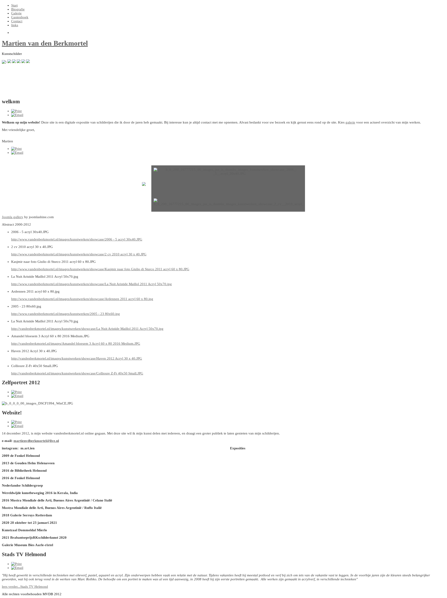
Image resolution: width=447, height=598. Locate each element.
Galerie (16, 13)
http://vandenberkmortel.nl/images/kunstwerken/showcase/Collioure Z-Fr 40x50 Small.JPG (77, 373)
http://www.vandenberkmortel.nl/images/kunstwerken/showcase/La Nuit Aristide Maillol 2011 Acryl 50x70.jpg (91, 284)
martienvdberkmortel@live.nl (36, 441)
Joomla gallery (12, 217)
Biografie (18, 9)
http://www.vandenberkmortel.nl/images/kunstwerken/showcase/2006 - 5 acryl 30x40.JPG (76, 239)
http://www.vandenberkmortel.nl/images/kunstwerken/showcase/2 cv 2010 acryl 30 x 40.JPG (78, 254)
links (14, 25)
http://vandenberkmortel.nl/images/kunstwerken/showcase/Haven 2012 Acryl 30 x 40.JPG (76, 358)
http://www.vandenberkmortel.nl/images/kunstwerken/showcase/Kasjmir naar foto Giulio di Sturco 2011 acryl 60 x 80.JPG (100, 269)
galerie (350, 122)
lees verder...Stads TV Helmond (25, 586)
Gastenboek (19, 17)
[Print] (16, 111)
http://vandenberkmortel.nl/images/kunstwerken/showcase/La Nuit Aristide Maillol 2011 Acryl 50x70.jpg (87, 329)
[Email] (17, 115)
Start (14, 5)
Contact (16, 21)
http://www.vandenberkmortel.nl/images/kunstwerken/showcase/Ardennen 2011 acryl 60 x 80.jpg (82, 299)
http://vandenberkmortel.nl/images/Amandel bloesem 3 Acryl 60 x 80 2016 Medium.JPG (75, 343)
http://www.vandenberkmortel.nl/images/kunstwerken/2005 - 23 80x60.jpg (65, 314)
